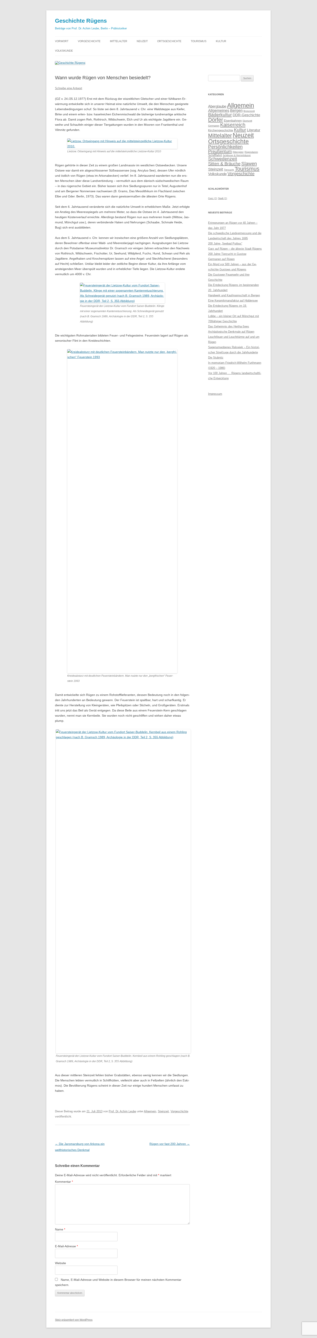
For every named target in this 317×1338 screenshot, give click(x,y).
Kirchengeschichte (220, 130)
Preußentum (220, 151)
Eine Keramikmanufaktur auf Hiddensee (233, 300)
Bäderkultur (220, 114)
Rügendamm (251, 152)
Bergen (236, 110)
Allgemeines (218, 110)
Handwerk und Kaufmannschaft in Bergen (234, 295)
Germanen (213, 125)
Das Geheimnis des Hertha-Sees (228, 326)
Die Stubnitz (215, 357)
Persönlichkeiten (225, 146)
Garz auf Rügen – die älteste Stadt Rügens (235, 248)
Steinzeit (163, 1111)
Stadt (222, 198)
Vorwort (61, 41)
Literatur (253, 130)
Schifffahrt (215, 155)
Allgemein (150, 1111)
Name (60, 1229)
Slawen (249, 163)
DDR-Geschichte (246, 115)
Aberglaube (217, 106)
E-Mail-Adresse (66, 1246)
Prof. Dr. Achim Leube (122, 1111)
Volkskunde (64, 50)
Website (60, 1263)
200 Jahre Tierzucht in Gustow (227, 254)
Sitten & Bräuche (224, 163)
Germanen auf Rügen (221, 259)
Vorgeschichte (89, 41)
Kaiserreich (232, 125)
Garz (212, 198)
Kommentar (64, 1181)
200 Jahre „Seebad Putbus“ (225, 243)
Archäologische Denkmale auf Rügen (231, 331)
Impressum (215, 393)
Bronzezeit (249, 111)
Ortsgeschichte (169, 41)
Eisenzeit (247, 120)
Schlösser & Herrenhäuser (237, 155)
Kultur (221, 41)
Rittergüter (238, 152)
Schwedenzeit (222, 158)
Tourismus (198, 41)
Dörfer (215, 120)
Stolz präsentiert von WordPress (74, 1319)
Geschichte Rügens (81, 20)
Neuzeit (142, 41)
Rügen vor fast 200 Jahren (169, 1144)
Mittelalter (118, 41)
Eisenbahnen (233, 120)
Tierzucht (229, 169)
